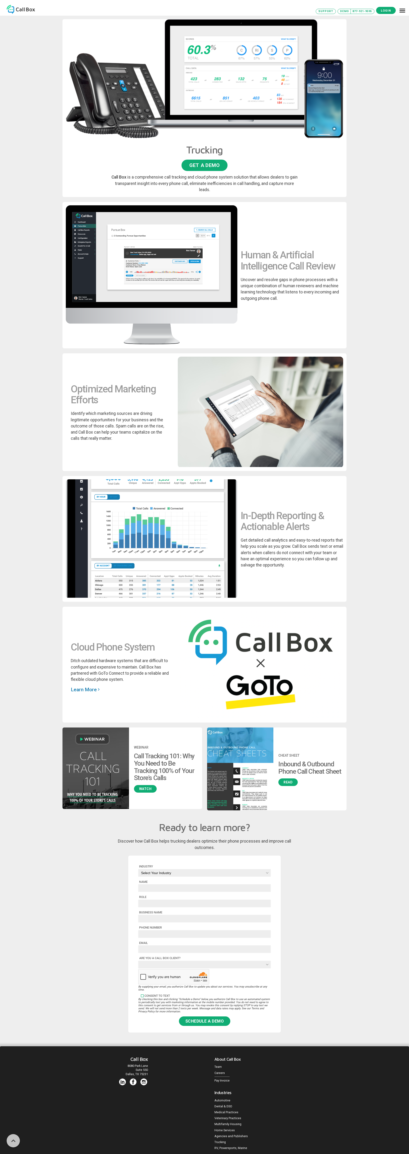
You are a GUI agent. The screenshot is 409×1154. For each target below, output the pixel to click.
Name (143, 882)
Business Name (150, 912)
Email (143, 943)
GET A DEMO (204, 165)
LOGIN (386, 10)
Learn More (84, 689)
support (325, 11)
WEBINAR (141, 747)
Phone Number (150, 927)
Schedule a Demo (204, 1021)
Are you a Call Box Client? (160, 958)
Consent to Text (157, 995)
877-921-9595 (362, 11)
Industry (146, 866)
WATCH (145, 789)
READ (288, 782)
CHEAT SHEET (288, 755)
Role (143, 897)
